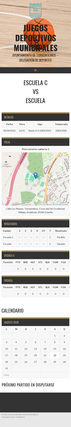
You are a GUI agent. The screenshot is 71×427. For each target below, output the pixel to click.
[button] (36, 175)
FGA (63, 262)
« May (6, 375)
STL (40, 262)
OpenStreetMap (57, 204)
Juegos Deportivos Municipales (35, 37)
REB (25, 262)
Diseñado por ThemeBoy (13, 417)
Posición (8, 262)
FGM (55, 262)
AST (33, 262)
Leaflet (43, 204)
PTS (18, 262)
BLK (47, 262)
